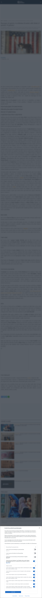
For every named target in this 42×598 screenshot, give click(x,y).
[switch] (34, 549)
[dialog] (21, 562)
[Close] (40, 528)
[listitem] (21, 547)
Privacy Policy (27, 595)
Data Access (21, 595)
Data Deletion (14, 595)
